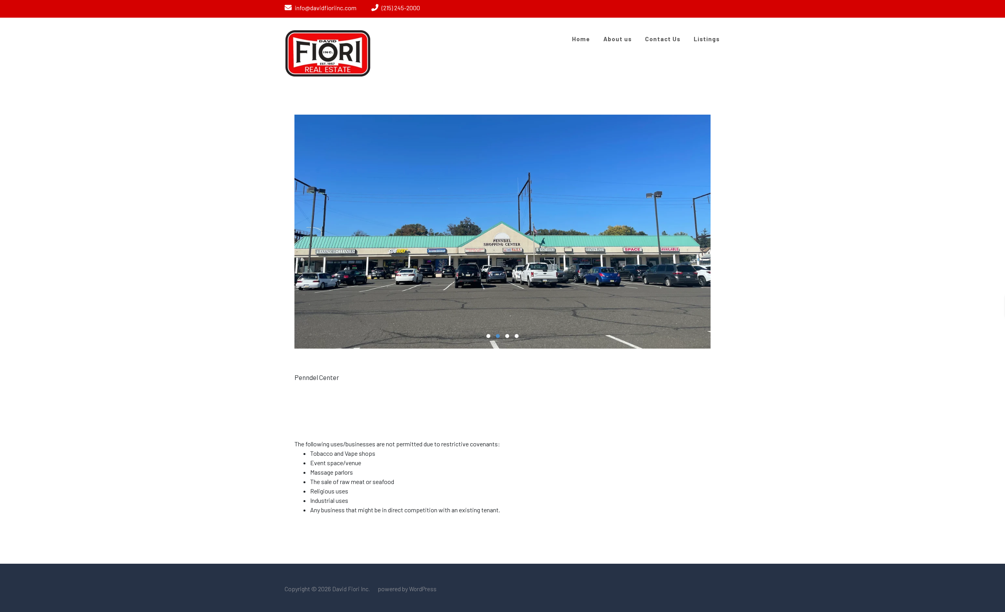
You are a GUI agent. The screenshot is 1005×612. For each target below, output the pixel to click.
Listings (707, 38)
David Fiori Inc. (350, 588)
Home (581, 38)
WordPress (423, 588)
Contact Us (662, 38)
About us (617, 38)
